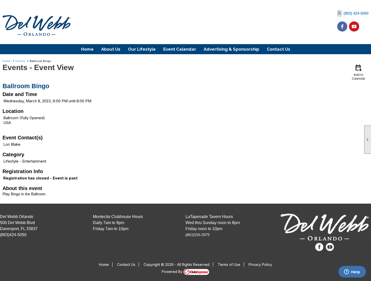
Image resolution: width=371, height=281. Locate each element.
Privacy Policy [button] (260, 264)
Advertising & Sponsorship (231, 49)
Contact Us (278, 49)
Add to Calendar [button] (358, 72)
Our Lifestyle (142, 49)
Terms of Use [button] (229, 264)
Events (20, 61)
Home (87, 49)
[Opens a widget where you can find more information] (352, 272)
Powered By (172, 271)
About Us (110, 49)
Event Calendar (179, 49)
